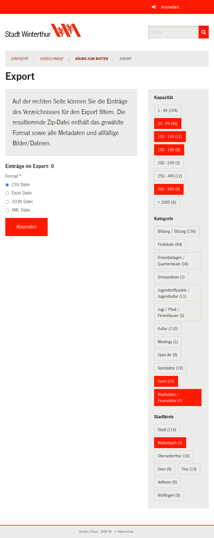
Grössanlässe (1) (171, 277)
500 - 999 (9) (169, 189)
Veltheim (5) (167, 482)
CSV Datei (21, 184)
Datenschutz (126, 532)
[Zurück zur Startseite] (43, 35)
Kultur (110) (168, 328)
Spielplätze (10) (170, 368)
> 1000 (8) (167, 202)
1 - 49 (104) (167, 110)
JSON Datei (22, 201)
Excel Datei (21, 193)
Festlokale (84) (170, 244)
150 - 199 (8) (169, 150)
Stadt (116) (167, 429)
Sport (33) (166, 381)
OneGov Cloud (89, 532)
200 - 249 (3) (169, 163)
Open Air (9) (167, 355)
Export (125, 59)
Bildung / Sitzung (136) (177, 231)
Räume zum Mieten (91, 59)
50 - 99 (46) (167, 123)
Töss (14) (188, 469)
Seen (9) (164, 469)
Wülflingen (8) (169, 495)
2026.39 (106, 532)
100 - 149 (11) (170, 136)
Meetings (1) (168, 342)
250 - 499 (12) (170, 176)
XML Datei (21, 210)
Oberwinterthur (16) (173, 456)
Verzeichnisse (51, 59)
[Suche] (204, 32)
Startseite (19, 59)
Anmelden (170, 7)
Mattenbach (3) (170, 443)
